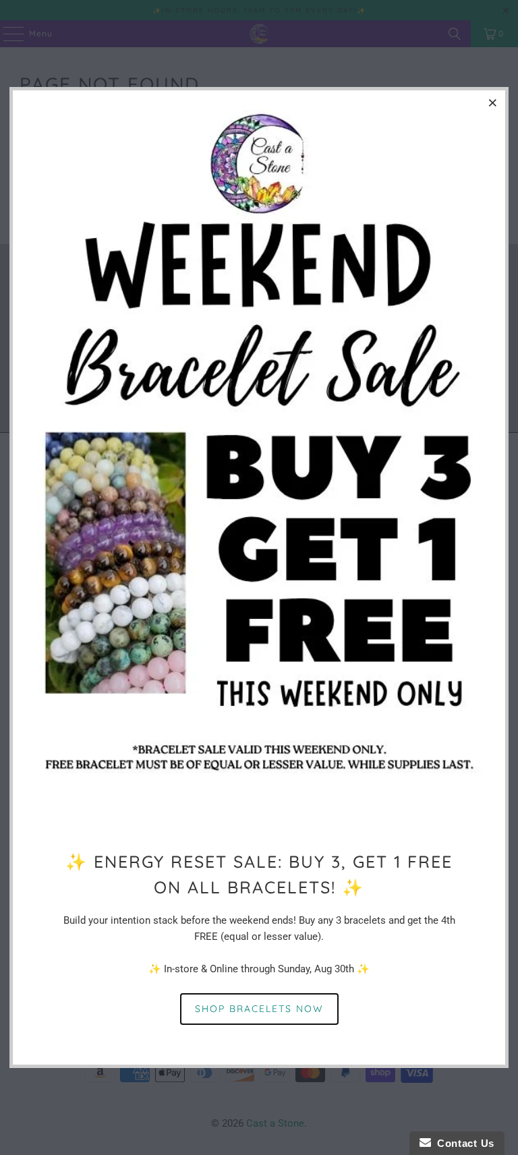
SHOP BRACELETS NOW (259, 1009)
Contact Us (462, 1143)
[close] (493, 102)
